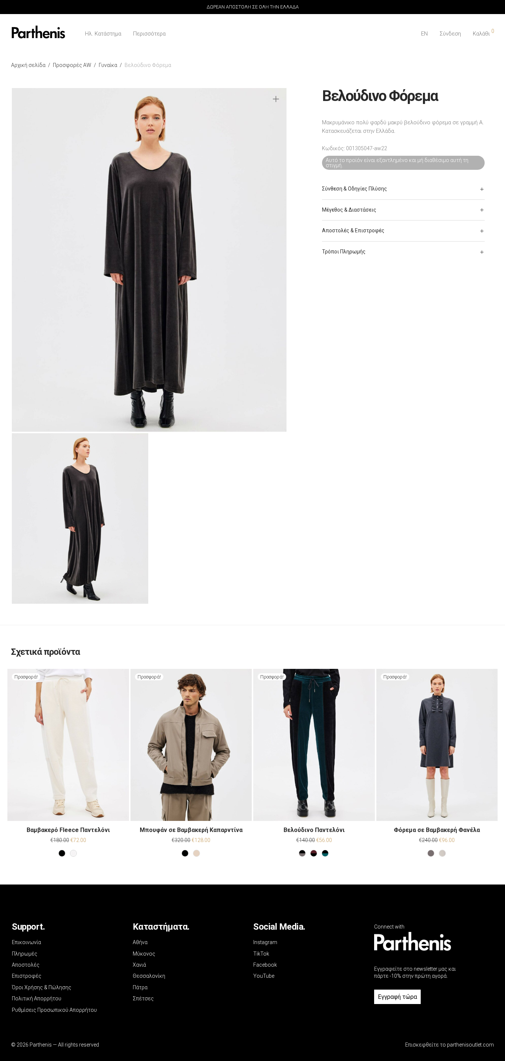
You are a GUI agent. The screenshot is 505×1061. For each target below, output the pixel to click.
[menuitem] (424, 34)
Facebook (265, 965)
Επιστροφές (26, 976)
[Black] (62, 853)
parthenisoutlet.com (470, 1045)
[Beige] (196, 853)
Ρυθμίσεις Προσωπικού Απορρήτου (54, 1010)
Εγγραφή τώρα (397, 996)
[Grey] (430, 853)
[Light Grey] (442, 853)
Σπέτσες (143, 998)
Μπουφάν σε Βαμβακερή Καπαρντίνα (191, 829)
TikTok (261, 954)
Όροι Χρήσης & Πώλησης (41, 987)
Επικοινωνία (26, 942)
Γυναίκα (108, 65)
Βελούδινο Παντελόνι (314, 829)
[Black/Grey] (302, 853)
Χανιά (139, 965)
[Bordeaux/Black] (313, 853)
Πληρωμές (24, 954)
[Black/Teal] (325, 853)
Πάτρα (140, 987)
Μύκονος (144, 954)
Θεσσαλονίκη (149, 976)
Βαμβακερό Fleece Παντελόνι (68, 829)
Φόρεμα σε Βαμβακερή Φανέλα (437, 829)
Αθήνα (140, 942)
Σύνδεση (450, 33)
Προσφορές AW (72, 65)
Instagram (265, 942)
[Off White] (73, 853)
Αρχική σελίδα (28, 65)
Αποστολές (26, 965)
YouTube (263, 976)
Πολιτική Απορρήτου (36, 998)
